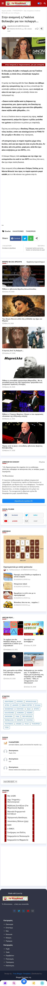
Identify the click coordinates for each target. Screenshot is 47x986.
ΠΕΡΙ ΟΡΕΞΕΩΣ (27, 716)
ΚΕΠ (9, 825)
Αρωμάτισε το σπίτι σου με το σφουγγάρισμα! (24, 594)
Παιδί (7, 949)
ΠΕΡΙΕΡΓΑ (20, 720)
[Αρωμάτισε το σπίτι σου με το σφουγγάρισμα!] (8, 595)
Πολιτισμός (10, 959)
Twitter (24, 238)
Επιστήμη (9, 928)
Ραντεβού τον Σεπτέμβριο (29, 640)
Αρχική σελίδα (6, 11)
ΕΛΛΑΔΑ (37, 705)
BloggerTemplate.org (23, 977)
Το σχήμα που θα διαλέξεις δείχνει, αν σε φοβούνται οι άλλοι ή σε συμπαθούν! (12, 643)
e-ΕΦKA (10, 829)
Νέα (7, 931)
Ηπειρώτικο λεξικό (20, 584)
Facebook (17, 238)
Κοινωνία (9, 934)
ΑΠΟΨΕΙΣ (20, 701)
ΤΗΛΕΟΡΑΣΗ (17, 11)
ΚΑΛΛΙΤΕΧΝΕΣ (18, 231)
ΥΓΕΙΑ (7, 727)
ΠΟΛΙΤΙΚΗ (29, 720)
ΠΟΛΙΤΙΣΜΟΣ (9, 724)
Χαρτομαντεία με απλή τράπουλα (17, 567)
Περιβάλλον (10, 955)
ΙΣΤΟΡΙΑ (36, 709)
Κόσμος (8, 938)
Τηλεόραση (10, 962)
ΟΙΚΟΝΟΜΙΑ (8, 716)
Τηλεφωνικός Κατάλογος (17, 817)
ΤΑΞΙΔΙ (27, 724)
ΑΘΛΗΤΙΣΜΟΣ (9, 701)
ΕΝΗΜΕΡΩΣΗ (9, 709)
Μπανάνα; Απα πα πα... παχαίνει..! (26, 602)
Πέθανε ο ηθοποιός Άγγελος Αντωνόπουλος (19, 289)
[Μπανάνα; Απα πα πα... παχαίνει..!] (8, 604)
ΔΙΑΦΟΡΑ (15, 705)
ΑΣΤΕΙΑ (7, 705)
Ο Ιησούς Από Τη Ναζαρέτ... (13, 350)
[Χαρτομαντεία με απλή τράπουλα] (23, 549)
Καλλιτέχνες (10, 965)
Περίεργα (9, 941)
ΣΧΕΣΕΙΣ (18, 724)
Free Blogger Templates (21, 973)
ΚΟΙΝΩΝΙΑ (20, 712)
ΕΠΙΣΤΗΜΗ (20, 709)
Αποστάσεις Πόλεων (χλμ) (17, 821)
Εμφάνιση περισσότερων (36, 262)
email (35, 521)
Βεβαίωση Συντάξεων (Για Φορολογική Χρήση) (17, 807)
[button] (44, 3)
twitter (35, 515)
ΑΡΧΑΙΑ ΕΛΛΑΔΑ (31, 701)
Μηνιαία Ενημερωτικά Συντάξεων (16, 812)
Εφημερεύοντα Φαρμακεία (17, 840)
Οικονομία (9, 924)
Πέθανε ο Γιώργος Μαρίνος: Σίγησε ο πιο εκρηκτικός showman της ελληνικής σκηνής (22, 415)
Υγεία (7, 952)
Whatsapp (30, 238)
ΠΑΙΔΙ (17, 716)
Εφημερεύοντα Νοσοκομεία (18, 836)
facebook (15, 515)
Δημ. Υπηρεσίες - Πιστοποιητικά (14, 801)
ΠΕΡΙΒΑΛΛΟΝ (9, 720)
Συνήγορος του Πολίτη (16, 832)
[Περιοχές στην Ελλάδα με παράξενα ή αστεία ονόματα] (8, 577)
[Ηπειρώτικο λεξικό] (8, 586)
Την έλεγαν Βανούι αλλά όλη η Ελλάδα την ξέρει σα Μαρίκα (22, 320)
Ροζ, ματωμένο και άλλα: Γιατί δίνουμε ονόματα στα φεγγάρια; (13, 672)
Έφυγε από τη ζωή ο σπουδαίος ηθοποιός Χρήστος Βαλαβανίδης (22, 447)
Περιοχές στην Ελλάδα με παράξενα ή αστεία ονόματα (27, 576)
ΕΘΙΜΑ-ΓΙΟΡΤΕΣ (27, 705)
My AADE (11, 796)
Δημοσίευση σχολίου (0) (24, 501)
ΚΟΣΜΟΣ (30, 712)
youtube (14, 521)
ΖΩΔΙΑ (29, 709)
